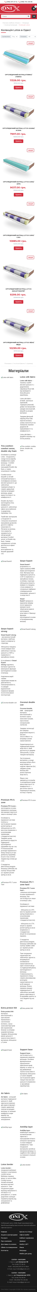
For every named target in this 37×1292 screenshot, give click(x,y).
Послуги (4, 1238)
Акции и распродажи (9, 1235)
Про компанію (6, 1241)
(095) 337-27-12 (11, 2)
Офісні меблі (24, 1235)
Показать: (23, 36)
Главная (4, 1232)
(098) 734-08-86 (26, 2)
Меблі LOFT (24, 1244)
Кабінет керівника (27, 1238)
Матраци (23, 1250)
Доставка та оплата (8, 1244)
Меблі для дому (26, 1254)
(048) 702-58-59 (20, 1277)
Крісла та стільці (26, 1232)
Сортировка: (6, 36)
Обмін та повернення (9, 1247)
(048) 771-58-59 (20, 1264)
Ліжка (22, 1247)
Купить (18, 87)
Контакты (4, 1250)
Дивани (22, 1241)
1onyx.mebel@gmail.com (21, 1282)
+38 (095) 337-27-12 (18, 1266)
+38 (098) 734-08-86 (20, 1280)
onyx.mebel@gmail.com (21, 1269)
